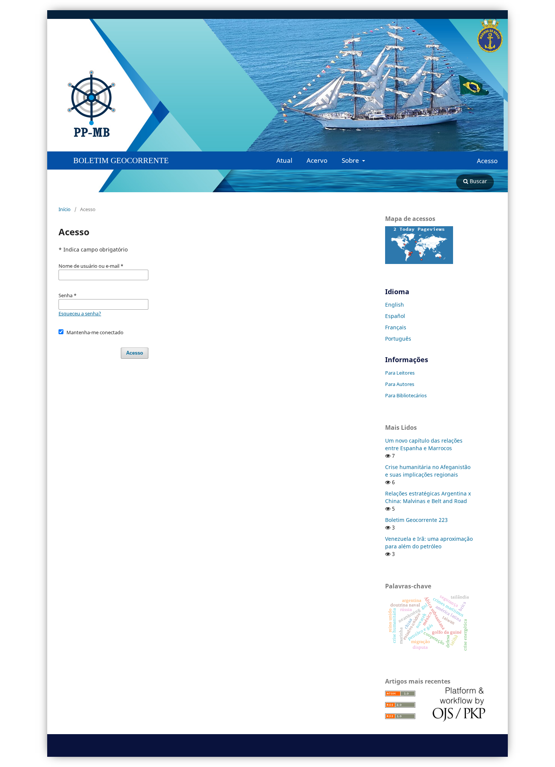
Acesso (487, 161)
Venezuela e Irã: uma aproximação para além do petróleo (429, 542)
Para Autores (399, 384)
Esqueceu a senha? (80, 313)
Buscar (477, 181)
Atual (284, 160)
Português (398, 338)
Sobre (351, 160)
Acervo (317, 160)
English (394, 304)
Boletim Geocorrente (121, 160)
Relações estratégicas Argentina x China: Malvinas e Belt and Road (428, 497)
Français (395, 327)
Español (395, 315)
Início (65, 209)
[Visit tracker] (419, 261)
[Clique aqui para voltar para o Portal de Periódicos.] (168, 104)
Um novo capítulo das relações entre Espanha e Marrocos (423, 444)
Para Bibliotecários (406, 395)
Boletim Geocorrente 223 (416, 519)
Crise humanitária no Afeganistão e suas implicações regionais (427, 470)
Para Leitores (400, 372)
